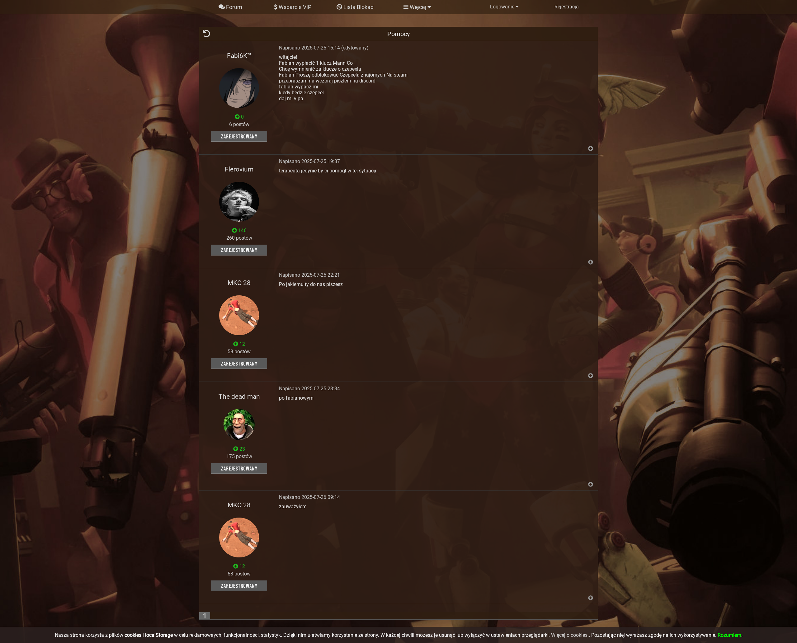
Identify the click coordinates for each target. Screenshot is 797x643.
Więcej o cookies (569, 635)
